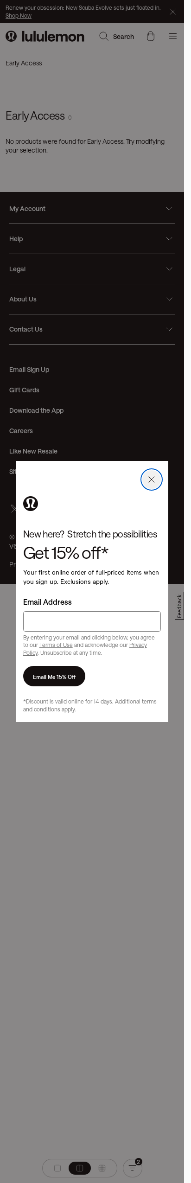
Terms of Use (56, 644)
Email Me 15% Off (54, 676)
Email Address (47, 601)
